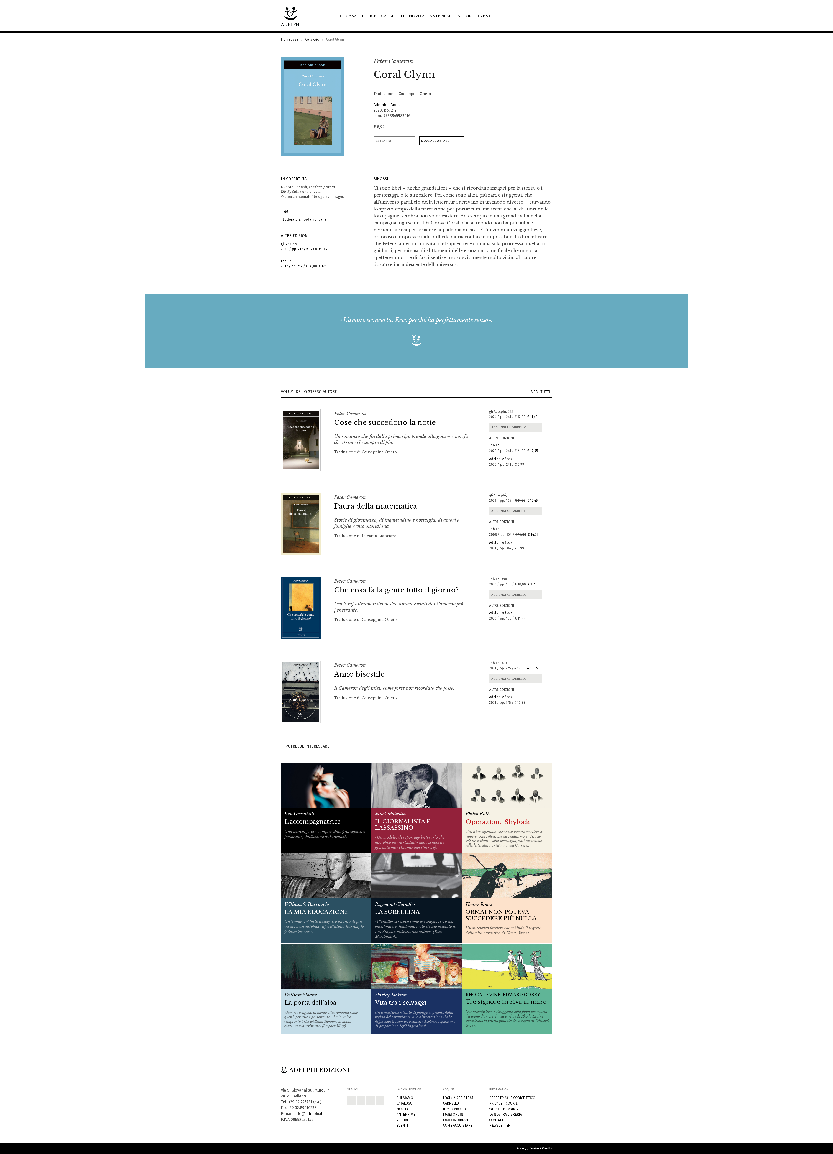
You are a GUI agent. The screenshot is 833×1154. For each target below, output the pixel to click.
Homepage (289, 39)
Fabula (494, 445)
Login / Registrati (458, 1098)
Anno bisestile (359, 674)
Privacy (495, 1103)
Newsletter (499, 1125)
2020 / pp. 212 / (305, 246)
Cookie (512, 1103)
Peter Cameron (393, 61)
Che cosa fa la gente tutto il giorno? (396, 590)
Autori (465, 16)
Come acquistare (457, 1125)
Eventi (485, 16)
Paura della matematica (375, 506)
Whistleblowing (503, 1109)
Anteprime (441, 16)
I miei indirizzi (455, 1120)
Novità (417, 16)
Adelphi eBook (387, 104)
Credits (547, 1148)
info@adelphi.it (309, 1113)
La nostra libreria (505, 1114)
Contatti (497, 1120)
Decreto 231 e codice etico (512, 1098)
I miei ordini (453, 1114)
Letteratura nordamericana (303, 219)
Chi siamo (405, 1098)
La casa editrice (358, 16)
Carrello (451, 1103)
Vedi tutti (541, 392)
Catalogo (392, 16)
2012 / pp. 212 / (305, 263)
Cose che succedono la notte (385, 422)
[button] (539, 61)
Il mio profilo (455, 1109)
